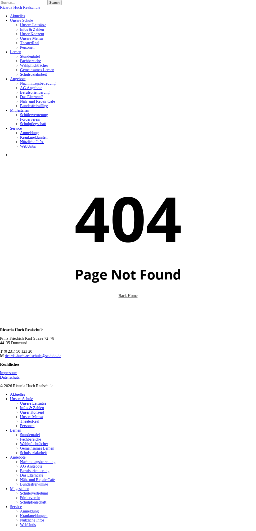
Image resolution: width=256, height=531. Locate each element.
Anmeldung (29, 511)
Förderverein (30, 498)
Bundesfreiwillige (34, 484)
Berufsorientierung (35, 471)
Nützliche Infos (32, 520)
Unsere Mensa (31, 417)
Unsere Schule (21, 399)
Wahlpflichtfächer (34, 444)
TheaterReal (29, 421)
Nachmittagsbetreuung (38, 462)
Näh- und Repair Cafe (37, 480)
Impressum (8, 373)
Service (16, 507)
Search (54, 2)
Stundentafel (30, 435)
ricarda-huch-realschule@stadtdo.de (33, 356)
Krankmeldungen (34, 516)
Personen (27, 426)
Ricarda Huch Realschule (20, 7)
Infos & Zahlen (32, 408)
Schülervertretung (34, 493)
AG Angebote (31, 466)
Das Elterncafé (31, 475)
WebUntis (28, 525)
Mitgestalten (19, 489)
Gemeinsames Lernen (37, 448)
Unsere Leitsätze (33, 403)
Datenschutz (10, 377)
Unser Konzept (32, 412)
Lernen (15, 430)
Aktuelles (17, 394)
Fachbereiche (30, 439)
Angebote (18, 457)
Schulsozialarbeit (33, 453)
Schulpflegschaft (33, 502)
